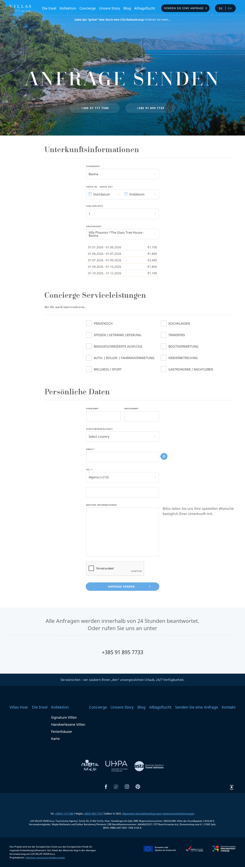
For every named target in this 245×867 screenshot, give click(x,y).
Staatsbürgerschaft (99, 429)
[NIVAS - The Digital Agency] (232, 787)
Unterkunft (94, 226)
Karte (55, 738)
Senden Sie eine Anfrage (184, 8)
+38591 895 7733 (92, 813)
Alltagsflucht (144, 8)
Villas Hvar (19, 707)
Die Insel (49, 8)
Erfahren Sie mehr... (122, 19)
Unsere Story (109, 8)
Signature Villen (64, 717)
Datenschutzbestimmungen (178, 813)
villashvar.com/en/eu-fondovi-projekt (45, 857)
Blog (127, 8)
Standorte (93, 166)
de (221, 8)
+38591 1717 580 (64, 813)
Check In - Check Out (99, 187)
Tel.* (89, 470)
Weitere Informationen (101, 505)
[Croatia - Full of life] (90, 766)
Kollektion (68, 8)
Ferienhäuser (61, 731)
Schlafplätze (94, 206)
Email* (90, 449)
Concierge (87, 8)
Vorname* (92, 409)
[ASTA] (149, 766)
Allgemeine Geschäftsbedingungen (142, 813)
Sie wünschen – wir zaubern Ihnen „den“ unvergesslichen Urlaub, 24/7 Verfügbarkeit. (122, 680)
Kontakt (228, 707)
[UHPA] (116, 766)
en (230, 8)
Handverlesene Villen (68, 724)
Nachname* (131, 409)
